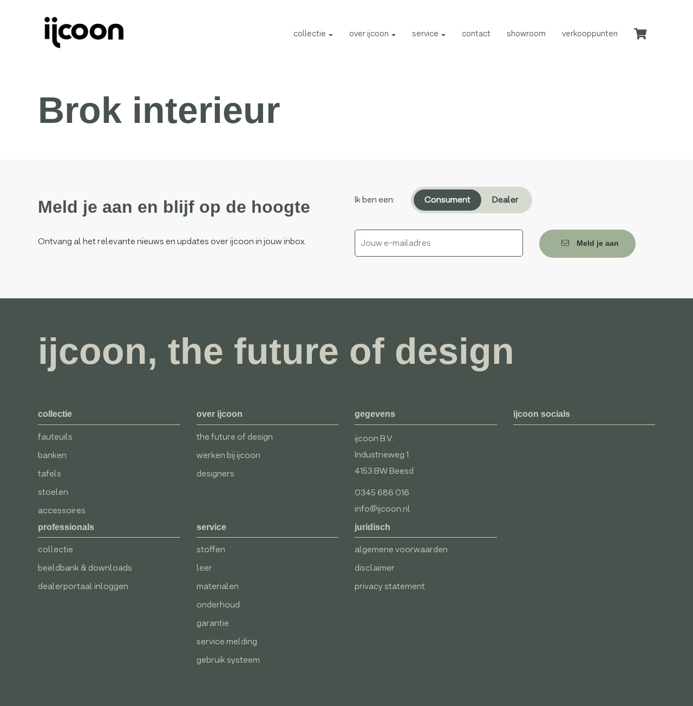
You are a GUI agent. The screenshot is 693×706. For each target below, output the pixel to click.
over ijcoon (369, 33)
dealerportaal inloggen (83, 586)
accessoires (62, 510)
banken (52, 455)
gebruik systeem (228, 660)
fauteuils (55, 437)
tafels (49, 473)
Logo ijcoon (79, 32)
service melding (227, 641)
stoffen (211, 549)
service (426, 33)
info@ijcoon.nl (382, 509)
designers (215, 473)
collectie (310, 33)
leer (204, 568)
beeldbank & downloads (85, 568)
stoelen (53, 492)
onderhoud (218, 604)
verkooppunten (590, 33)
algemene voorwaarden (401, 549)
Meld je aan (596, 243)
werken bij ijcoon (228, 455)
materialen (218, 586)
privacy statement (390, 586)
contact (476, 33)
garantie (213, 623)
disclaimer (375, 568)
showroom (526, 33)
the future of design (235, 437)
